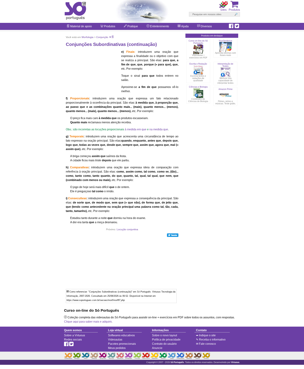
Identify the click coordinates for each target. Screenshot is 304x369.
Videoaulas (115, 339)
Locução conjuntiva (127, 229)
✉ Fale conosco (206, 343)
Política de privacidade (166, 339)
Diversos (206, 26)
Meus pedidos (117, 347)
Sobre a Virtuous (74, 335)
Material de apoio (80, 26)
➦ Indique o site (206, 335)
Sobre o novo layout (164, 335)
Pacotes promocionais (122, 343)
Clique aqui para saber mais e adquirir (88, 321)
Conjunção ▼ (103, 37)
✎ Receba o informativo (211, 339)
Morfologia (87, 37)
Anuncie (157, 347)
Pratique (132, 26)
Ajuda (184, 26)
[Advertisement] (290, 184)
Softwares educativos (121, 335)
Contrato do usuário (164, 343)
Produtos (109, 26)
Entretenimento (159, 26)
